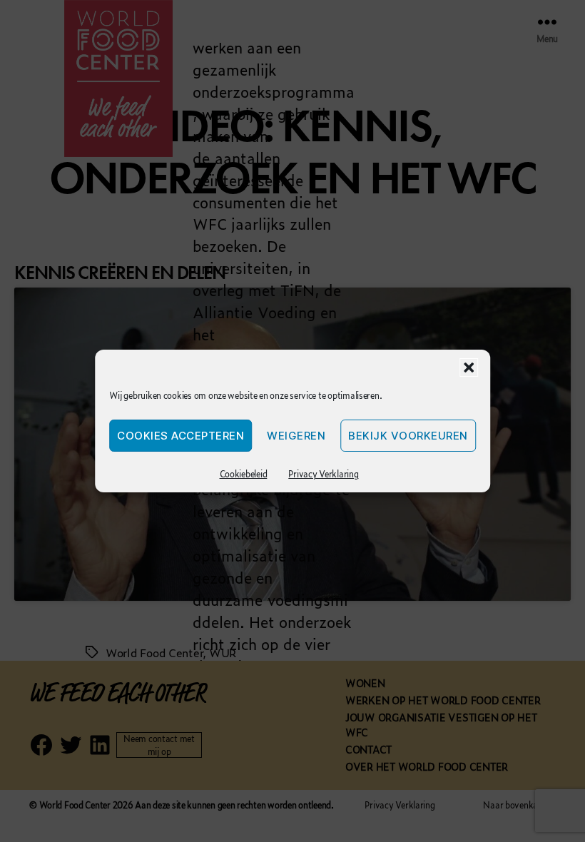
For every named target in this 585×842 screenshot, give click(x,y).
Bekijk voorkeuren (408, 435)
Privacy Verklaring (323, 473)
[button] (469, 367)
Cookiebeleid (244, 473)
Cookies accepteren (180, 435)
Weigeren (296, 435)
